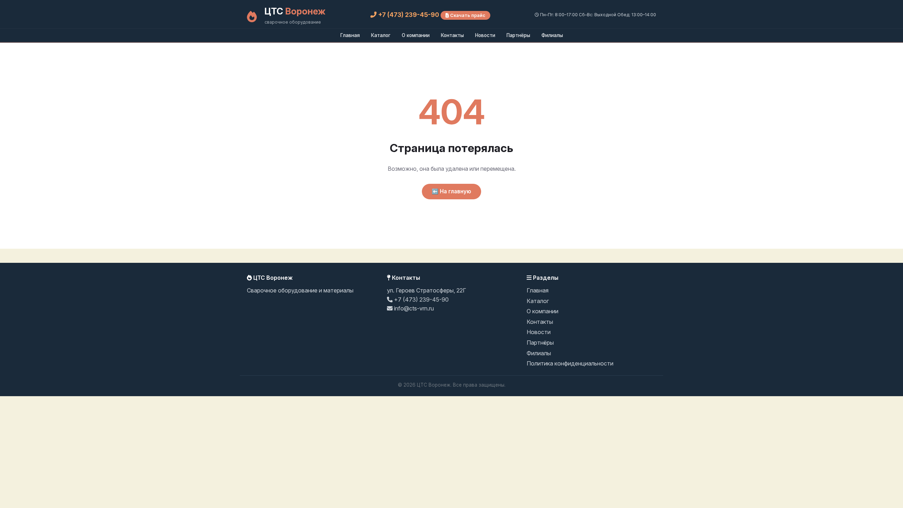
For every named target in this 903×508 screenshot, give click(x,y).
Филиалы (552, 35)
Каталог (380, 35)
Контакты (452, 35)
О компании (416, 35)
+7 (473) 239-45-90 (409, 14)
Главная (350, 35)
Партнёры (518, 35)
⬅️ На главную (451, 191)
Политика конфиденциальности (570, 363)
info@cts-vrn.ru (413, 308)
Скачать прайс (467, 15)
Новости (485, 35)
